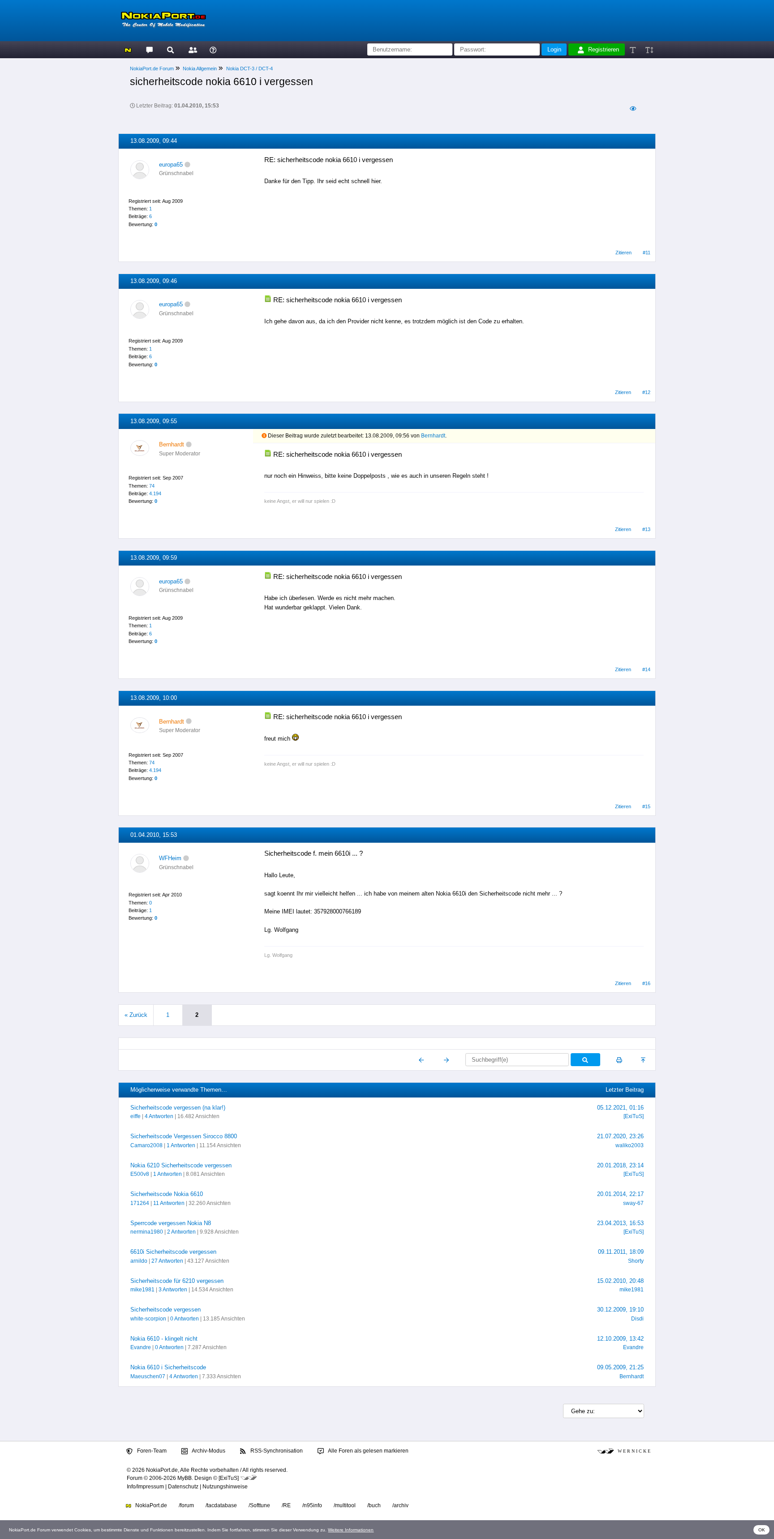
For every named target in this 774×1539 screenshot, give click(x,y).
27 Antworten (167, 1261)
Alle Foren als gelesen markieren (367, 1450)
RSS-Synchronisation (276, 1450)
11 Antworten (169, 1203)
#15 (646, 806)
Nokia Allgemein (200, 68)
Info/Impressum (145, 1486)
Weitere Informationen (351, 1529)
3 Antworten (173, 1289)
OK (761, 1529)
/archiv (400, 1505)
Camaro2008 (146, 1145)
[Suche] (170, 49)
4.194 (155, 493)
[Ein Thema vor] (446, 1060)
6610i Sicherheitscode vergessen (173, 1251)
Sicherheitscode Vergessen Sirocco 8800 (183, 1136)
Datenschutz (183, 1486)
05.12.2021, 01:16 (620, 1107)
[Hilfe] (213, 49)
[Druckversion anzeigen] (619, 1060)
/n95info (312, 1505)
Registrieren (603, 49)
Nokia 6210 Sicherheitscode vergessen (181, 1165)
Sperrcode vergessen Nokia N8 (170, 1223)
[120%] (649, 49)
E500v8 (139, 1174)
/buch (374, 1505)
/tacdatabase (221, 1505)
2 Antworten (181, 1232)
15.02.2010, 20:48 (620, 1280)
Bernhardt (433, 435)
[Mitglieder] (191, 49)
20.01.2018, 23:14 (620, 1165)
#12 (646, 392)
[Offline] (187, 164)
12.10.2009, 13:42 (620, 1338)
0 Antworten (184, 1318)
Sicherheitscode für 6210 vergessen (177, 1280)
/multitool (345, 1505)
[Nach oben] (643, 1060)
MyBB (184, 1478)
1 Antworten (181, 1145)
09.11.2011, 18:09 (621, 1251)
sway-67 (633, 1203)
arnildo (138, 1261)
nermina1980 (146, 1232)
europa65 (171, 164)
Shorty (636, 1261)
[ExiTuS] (634, 1116)
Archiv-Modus (208, 1450)
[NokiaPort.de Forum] (149, 49)
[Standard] (634, 49)
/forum (186, 1505)
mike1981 (142, 1289)
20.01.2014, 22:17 (620, 1194)
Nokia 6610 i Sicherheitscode (168, 1367)
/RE (286, 1505)
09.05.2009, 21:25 (620, 1367)
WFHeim (170, 858)
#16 (646, 983)
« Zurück (136, 1015)
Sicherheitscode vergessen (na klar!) (177, 1107)
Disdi (637, 1318)
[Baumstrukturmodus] (632, 108)
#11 (646, 252)
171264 (139, 1203)
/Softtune (259, 1505)
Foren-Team (151, 1450)
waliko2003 (629, 1145)
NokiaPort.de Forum (152, 68)
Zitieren (623, 252)
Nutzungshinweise (225, 1486)
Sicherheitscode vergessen (165, 1309)
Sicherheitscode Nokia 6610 (166, 1194)
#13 (646, 529)
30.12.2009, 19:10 (620, 1309)
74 (152, 486)
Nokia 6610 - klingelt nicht (164, 1338)
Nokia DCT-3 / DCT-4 (249, 68)
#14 (646, 669)
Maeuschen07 (147, 1376)
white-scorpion (148, 1318)
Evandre (140, 1347)
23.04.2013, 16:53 (620, 1223)
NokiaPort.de (150, 1505)
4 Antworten (159, 1116)
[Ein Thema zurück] (421, 1060)
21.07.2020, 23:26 (620, 1136)
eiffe (135, 1116)
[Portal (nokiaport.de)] (128, 49)
